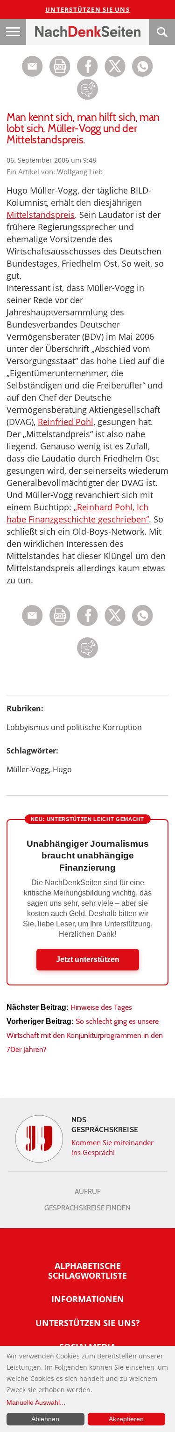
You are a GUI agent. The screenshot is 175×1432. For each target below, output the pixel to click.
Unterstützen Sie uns (87, 9)
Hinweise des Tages (101, 1007)
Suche (162, 32)
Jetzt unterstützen (87, 959)
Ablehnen (45, 1419)
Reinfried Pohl (65, 421)
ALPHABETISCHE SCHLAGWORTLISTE (87, 1270)
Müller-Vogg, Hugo (39, 769)
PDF (59, 66)
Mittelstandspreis (41, 214)
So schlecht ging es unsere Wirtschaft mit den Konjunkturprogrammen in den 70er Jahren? (85, 1035)
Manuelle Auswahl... (36, 1402)
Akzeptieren (126, 1419)
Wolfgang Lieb (80, 171)
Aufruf (88, 1191)
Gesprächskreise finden (87, 1208)
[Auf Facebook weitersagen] (87, 74)
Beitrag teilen (32, 66)
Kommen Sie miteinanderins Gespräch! (112, 1147)
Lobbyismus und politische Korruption (74, 727)
